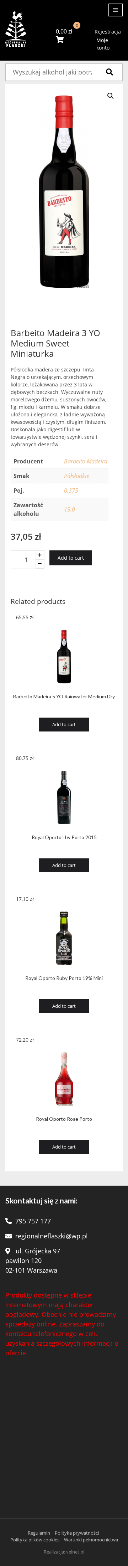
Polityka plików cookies (34, 1539)
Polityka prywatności (77, 1533)
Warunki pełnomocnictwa (91, 1539)
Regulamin (39, 1533)
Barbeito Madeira (85, 461)
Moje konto (103, 44)
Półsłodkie (76, 476)
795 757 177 (33, 1221)
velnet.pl (75, 1552)
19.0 (69, 509)
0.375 (71, 490)
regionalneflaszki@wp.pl (51, 1236)
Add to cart (71, 557)
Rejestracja (108, 31)
